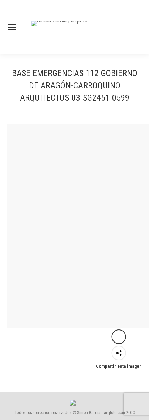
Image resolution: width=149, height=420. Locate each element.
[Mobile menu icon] (11, 27)
